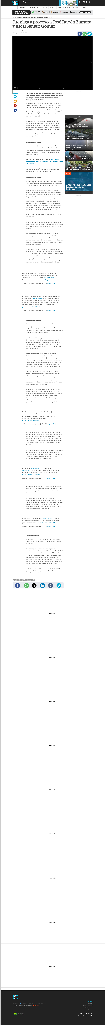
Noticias (32, 7)
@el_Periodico (26, 470)
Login (20, 2)
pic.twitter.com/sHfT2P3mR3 (31, 307)
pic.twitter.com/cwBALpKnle (42, 280)
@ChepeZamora (48, 278)
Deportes (52, 7)
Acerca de (90, 1003)
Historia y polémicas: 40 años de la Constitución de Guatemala (78, 187)
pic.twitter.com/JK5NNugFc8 (31, 420)
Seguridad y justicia (44, 17)
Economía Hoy (23, 7)
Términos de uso (89, 1007)
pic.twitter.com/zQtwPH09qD (31, 474)
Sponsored (36, 1005)
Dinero (45, 7)
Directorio (90, 1009)
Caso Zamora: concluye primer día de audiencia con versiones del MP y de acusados (44, 161)
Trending (75, 7)
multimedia (84, 7)
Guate (39, 7)
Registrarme (26, 2)
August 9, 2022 (51, 283)
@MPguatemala (37, 298)
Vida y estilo (66, 7)
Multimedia (29, 1005)
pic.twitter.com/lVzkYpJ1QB (46, 523)
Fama (59, 7)
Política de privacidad (88, 1005)
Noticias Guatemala (20, 17)
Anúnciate (90, 1001)
